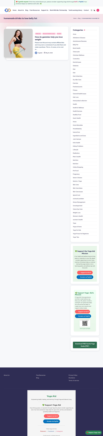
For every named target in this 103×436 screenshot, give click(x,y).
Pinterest (43, 431)
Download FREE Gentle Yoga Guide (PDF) (85, 345)
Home (74, 122)
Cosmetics (76, 59)
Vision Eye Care (77, 209)
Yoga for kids (77, 230)
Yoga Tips (76, 237)
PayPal (81, 2)
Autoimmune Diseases (80, 41)
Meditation (76, 153)
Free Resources (40, 375)
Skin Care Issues (78, 191)
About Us (7, 375)
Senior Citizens (77, 177)
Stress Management (79, 202)
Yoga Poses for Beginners (81, 233)
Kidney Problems (78, 146)
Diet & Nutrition (77, 76)
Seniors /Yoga (77, 181)
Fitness (75, 90)
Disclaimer (72, 378)
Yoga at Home (77, 226)
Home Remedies (78, 125)
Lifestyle (75, 150)
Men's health (77, 156)
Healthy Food (77, 115)
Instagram (59, 431)
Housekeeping (77, 129)
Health (59, 33)
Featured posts (77, 87)
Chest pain (76, 52)
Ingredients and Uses (79, 136)
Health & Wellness (78, 108)
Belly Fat (38, 33)
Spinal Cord (76, 195)
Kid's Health (76, 143)
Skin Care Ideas (77, 188)
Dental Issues (77, 62)
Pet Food (75, 170)
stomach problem (78, 198)
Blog (37, 378)
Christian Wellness (78, 55)
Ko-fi (75, 2)
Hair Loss (76, 97)
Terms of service (74, 380)
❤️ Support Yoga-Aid (93, 432)
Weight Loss (76, 212)
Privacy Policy (73, 375)
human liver (76, 132)
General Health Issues (49, 33)
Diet (74, 69)
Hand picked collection (80, 101)
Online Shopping (78, 167)
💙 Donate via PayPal (85, 277)
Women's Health (78, 216)
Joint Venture (77, 139)
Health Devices (77, 111)
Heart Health (77, 118)
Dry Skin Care (77, 80)
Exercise (75, 83)
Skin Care (76, 184)
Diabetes (75, 66)
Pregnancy (76, 174)
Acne (74, 34)
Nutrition (75, 160)
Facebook (51, 431)
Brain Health (76, 48)
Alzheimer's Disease (79, 38)
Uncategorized (77, 205)
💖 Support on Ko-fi (85, 272)
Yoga (74, 223)
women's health (78, 219)
